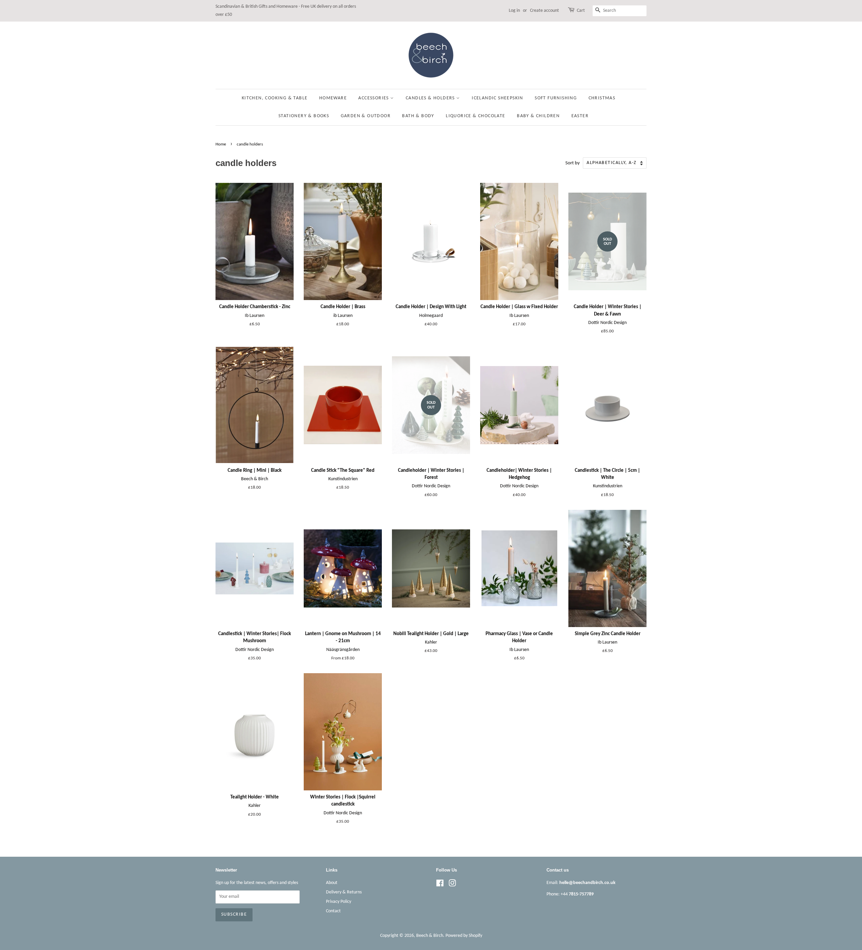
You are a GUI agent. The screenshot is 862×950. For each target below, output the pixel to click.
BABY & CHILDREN (538, 116)
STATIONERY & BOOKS (303, 116)
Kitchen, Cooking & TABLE (275, 98)
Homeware (333, 98)
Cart (581, 10)
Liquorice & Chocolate (475, 116)
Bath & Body (418, 116)
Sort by (572, 163)
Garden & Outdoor (366, 116)
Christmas (602, 98)
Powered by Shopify (463, 935)
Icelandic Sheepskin (497, 98)
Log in (514, 10)
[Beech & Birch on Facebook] (440, 884)
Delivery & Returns (344, 892)
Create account (544, 10)
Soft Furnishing (556, 98)
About (331, 882)
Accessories (374, 98)
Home (221, 144)
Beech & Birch (429, 935)
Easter (580, 116)
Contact (333, 911)
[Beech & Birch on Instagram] (452, 884)
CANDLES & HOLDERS (431, 98)
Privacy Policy (338, 901)
